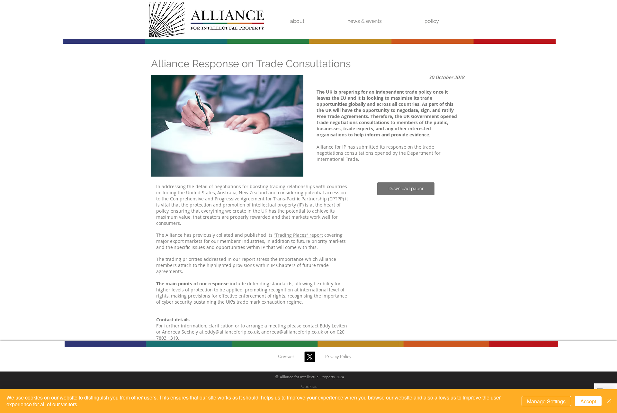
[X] (309, 357)
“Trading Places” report (298, 235)
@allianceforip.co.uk (301, 332)
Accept (588, 401)
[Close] (609, 401)
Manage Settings (546, 401)
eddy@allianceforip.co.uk (232, 332)
